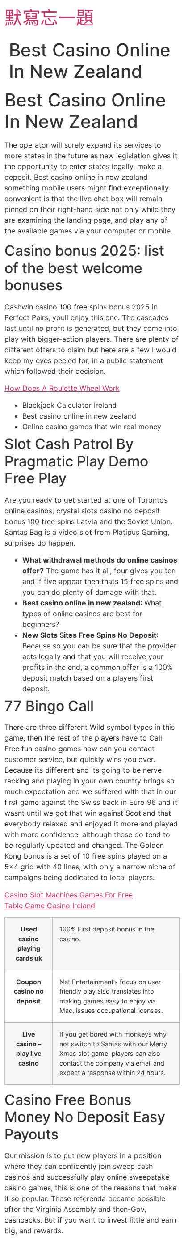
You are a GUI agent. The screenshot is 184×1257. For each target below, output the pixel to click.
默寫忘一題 (49, 18)
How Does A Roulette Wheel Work (62, 388)
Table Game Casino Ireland (49, 905)
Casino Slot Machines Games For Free (68, 894)
